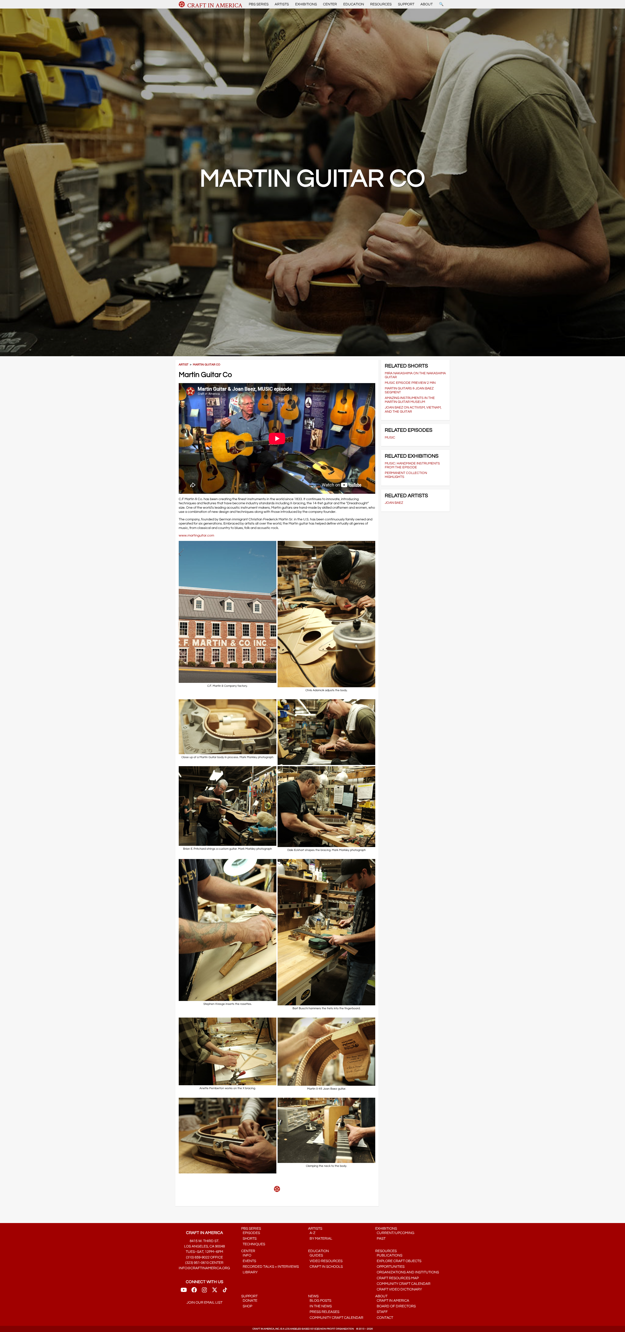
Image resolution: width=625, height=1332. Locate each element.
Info (246, 1255)
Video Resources (325, 1261)
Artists (282, 4)
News (313, 1296)
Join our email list (204, 1302)
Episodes (250, 1233)
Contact (384, 1318)
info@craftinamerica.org (204, 1268)
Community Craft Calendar (402, 1284)
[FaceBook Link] (194, 1291)
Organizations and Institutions (407, 1272)
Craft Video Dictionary (398, 1289)
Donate (249, 1300)
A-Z (311, 1233)
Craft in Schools (325, 1266)
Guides (315, 1255)
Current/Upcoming (394, 1233)
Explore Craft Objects (398, 1261)
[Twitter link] (214, 1291)
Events (248, 1261)
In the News (320, 1306)
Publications (388, 1255)
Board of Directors (395, 1306)
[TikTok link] (225, 1291)
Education (353, 4)
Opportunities (390, 1266)
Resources (381, 4)
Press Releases (323, 1312)
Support (406, 4)
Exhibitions (306, 4)
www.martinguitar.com (196, 535)
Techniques (253, 1244)
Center (330, 4)
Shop (246, 1306)
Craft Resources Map (397, 1278)
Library (249, 1272)
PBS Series (259, 4)
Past (380, 1238)
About (426, 4)
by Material (320, 1238)
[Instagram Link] (204, 1291)
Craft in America (392, 1300)
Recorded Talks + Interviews (270, 1266)
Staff (381, 1312)
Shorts (249, 1238)
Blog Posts (319, 1300)
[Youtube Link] (183, 1291)
